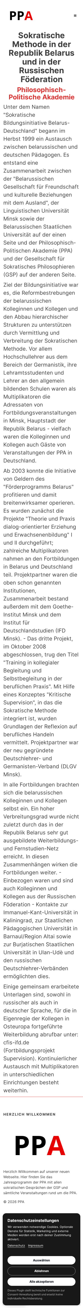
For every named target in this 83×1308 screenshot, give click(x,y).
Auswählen (41, 1260)
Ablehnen (41, 1271)
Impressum (35, 1245)
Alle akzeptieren (41, 1281)
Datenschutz (16, 1245)
